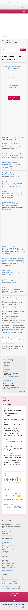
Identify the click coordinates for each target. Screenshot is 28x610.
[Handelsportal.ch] (14, 3)
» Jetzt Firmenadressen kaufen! (11, 376)
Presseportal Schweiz (8, 547)
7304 (13, 164)
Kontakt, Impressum (7, 531)
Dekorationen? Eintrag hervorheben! (14, 98)
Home (3, 40)
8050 (17, 204)
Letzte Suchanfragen (8, 535)
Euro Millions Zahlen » (18, 494)
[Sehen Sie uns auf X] (14, 587)
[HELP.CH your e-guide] (24, 7)
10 (9, 342)
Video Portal (5, 553)
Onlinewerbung (6, 569)
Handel (22, 308)
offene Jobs (5, 533)
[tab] (4, 404)
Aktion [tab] (9, 404)
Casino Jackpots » (19, 506)
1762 (16, 193)
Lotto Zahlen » (20, 477)
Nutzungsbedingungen (14, 598)
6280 (12, 248)
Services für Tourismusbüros (10, 579)
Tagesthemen (6, 551)
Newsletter (5, 578)
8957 (14, 260)
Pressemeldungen (7, 570)
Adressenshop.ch (7, 332)
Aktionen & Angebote (8, 549)
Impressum (14, 595)
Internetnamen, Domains (9, 567)
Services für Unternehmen (9, 581)
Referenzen (14, 597)
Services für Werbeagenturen (10, 583)
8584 (12, 272)
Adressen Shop (6, 542)
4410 (13, 281)
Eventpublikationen (7, 565)
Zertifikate (14, 600)
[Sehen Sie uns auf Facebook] (5, 587)
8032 (13, 174)
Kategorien (16, 313)
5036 (14, 183)
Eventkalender (6, 544)
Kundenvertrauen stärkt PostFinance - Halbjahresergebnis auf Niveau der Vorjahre (14, 421)
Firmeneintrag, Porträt (8, 563)
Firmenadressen (6, 562)
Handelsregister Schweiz (9, 545)
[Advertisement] (12, 24)
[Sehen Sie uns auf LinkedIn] (12, 588)
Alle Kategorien (11, 40)
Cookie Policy (15, 607)
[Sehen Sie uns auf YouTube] (19, 588)
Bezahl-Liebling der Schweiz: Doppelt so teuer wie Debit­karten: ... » (13, 464)
